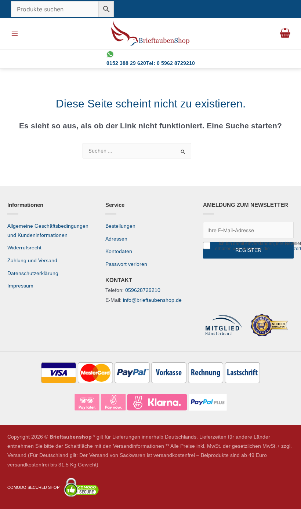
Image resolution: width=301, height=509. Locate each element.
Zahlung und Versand (32, 260)
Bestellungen (120, 226)
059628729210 (142, 290)
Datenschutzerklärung (32, 273)
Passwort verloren (126, 264)
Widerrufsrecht (24, 247)
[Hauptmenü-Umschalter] (14, 33)
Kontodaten (118, 251)
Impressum (20, 286)
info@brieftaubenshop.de (152, 300)
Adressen (116, 239)
